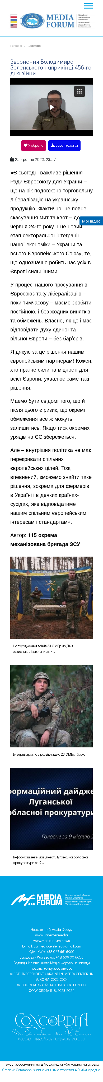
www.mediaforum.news (51, 940)
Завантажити (66, 145)
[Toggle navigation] (88, 7)
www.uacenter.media (51, 934)
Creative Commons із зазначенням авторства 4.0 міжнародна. (51, 1069)
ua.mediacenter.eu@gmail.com (57, 946)
